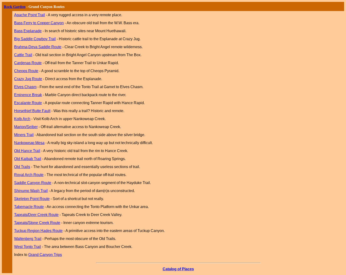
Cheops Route (26, 71)
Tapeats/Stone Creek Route (37, 223)
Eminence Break (28, 95)
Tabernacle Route (29, 207)
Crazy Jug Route (28, 79)
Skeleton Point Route (32, 199)
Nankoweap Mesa (29, 143)
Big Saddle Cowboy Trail (35, 39)
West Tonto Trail (27, 247)
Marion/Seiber (26, 127)
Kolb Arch (22, 119)
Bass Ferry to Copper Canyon (39, 23)
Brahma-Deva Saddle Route (37, 47)
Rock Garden (14, 6)
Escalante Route (28, 103)
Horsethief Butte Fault (32, 111)
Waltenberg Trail (27, 239)
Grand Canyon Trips (45, 255)
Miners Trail (24, 135)
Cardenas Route (28, 63)
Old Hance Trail (27, 151)
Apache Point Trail (29, 15)
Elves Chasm (25, 87)
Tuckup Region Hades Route (38, 231)
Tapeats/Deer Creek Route (36, 215)
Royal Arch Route (29, 175)
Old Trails (22, 167)
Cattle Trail (23, 55)
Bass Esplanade (28, 31)
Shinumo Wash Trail (31, 191)
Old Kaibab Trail (27, 159)
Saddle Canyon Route (32, 183)
